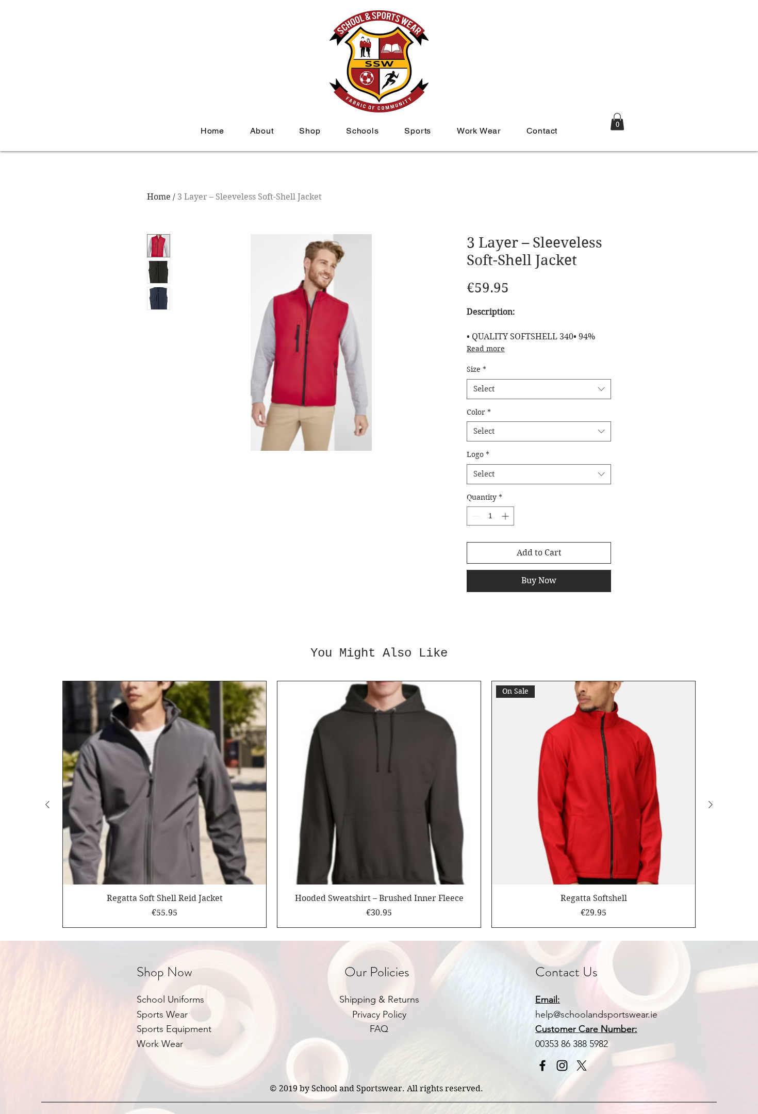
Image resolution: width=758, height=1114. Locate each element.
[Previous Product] (47, 804)
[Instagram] (562, 1065)
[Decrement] (474, 516)
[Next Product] (710, 804)
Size (476, 369)
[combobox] (539, 389)
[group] (379, 804)
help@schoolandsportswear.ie (596, 1014)
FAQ (379, 1029)
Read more (486, 348)
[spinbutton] (490, 516)
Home (159, 197)
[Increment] (506, 516)
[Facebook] (542, 1065)
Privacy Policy (379, 1014)
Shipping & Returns (379, 999)
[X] (581, 1065)
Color (479, 412)
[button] (262, 131)
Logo (478, 454)
